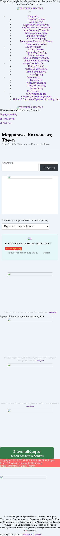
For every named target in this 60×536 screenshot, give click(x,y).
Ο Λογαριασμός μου (36, 93)
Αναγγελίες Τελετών (33, 63)
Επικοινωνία (36, 80)
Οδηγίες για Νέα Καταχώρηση (36, 96)
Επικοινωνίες (33, 77)
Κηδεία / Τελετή (36, 66)
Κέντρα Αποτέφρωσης (36, 33)
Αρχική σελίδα (9, 144)
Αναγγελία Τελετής (36, 85)
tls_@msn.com (7, 118)
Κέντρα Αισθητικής (36, 38)
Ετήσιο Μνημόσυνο (36, 71)
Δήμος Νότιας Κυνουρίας (36, 60)
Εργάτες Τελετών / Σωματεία (36, 27)
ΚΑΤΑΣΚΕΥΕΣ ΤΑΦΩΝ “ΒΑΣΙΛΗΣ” (28, 243)
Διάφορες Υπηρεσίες (36, 44)
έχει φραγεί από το (32, 454)
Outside (46, 252)
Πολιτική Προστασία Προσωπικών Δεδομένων (36, 99)
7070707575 (6, 123)
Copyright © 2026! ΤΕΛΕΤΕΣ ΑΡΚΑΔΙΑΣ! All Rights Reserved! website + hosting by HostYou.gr (27, 461)
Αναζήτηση (7, 162)
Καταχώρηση (36, 88)
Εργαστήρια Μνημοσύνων (36, 24)
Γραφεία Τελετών (36, 19)
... (52, 312)
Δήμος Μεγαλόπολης (36, 52)
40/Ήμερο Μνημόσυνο (36, 69)
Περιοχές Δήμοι (33, 46)
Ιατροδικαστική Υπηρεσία (36, 30)
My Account (33, 91)
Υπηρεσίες (33, 16)
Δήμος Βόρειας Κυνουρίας (36, 58)
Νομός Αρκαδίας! (8, 114)
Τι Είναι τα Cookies (32, 534)
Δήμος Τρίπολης (36, 49)
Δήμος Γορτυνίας (36, 55)
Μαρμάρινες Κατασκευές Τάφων (36, 41)
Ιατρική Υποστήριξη (36, 35)
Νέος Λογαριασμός (36, 82)
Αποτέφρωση (36, 74)
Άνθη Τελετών (36, 22)
